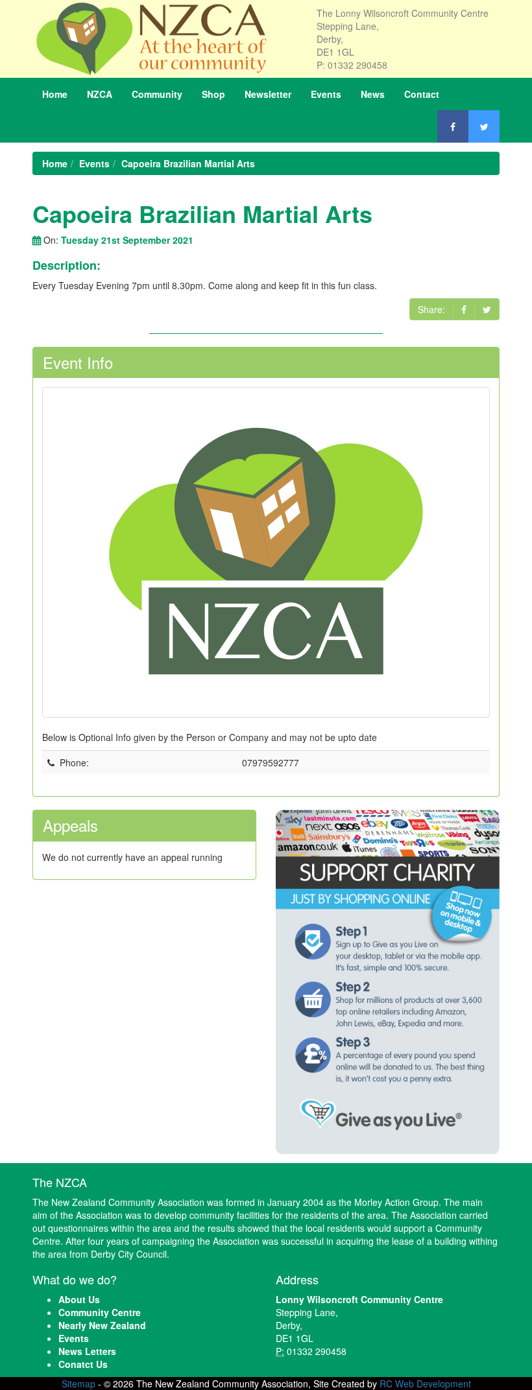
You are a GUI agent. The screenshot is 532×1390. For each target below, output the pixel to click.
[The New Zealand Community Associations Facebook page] (452, 126)
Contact (421, 94)
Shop (213, 94)
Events (326, 94)
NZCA (99, 94)
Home (54, 94)
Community (157, 94)
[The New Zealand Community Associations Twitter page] (484, 126)
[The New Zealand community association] (164, 39)
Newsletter (268, 94)
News (373, 94)
